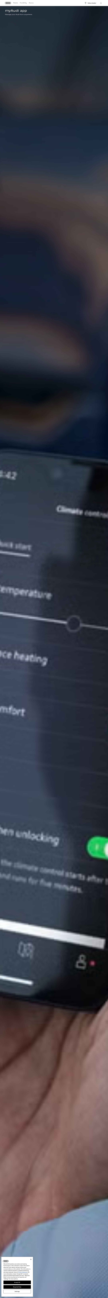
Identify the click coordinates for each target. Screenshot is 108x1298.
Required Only (17, 1287)
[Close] (31, 1259)
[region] (17, 1277)
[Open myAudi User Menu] (101, 3)
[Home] (8, 3)
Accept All (17, 1282)
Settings (17, 1291)
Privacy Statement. (23, 1272)
